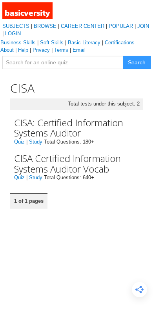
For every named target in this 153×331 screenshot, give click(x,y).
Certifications (120, 42)
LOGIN (13, 33)
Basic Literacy (84, 42)
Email (79, 50)
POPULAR (121, 26)
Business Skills (18, 42)
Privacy (41, 50)
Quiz (19, 142)
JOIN (143, 26)
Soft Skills (52, 42)
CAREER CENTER (82, 26)
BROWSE (45, 26)
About (7, 50)
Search (137, 62)
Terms (61, 50)
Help (23, 50)
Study (35, 142)
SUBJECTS (15, 26)
